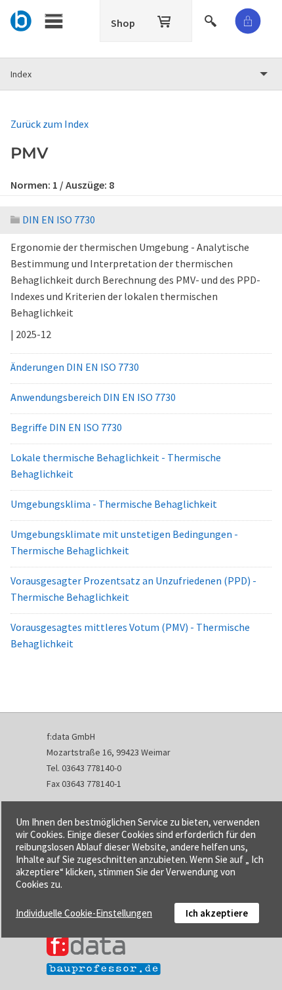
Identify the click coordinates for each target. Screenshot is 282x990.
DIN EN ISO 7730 (58, 219)
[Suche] (212, 19)
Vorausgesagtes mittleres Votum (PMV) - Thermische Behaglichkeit (130, 635)
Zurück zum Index (49, 123)
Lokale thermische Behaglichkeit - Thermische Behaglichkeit (115, 465)
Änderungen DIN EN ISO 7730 (74, 366)
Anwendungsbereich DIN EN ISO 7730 (93, 397)
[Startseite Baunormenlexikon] (21, 19)
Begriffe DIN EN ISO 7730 (66, 427)
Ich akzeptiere (217, 913)
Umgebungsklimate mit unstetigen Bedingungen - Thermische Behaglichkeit (124, 542)
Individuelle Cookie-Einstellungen (84, 913)
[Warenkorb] (165, 19)
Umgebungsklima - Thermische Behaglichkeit (113, 503)
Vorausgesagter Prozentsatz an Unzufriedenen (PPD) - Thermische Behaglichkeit (133, 588)
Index (20, 74)
